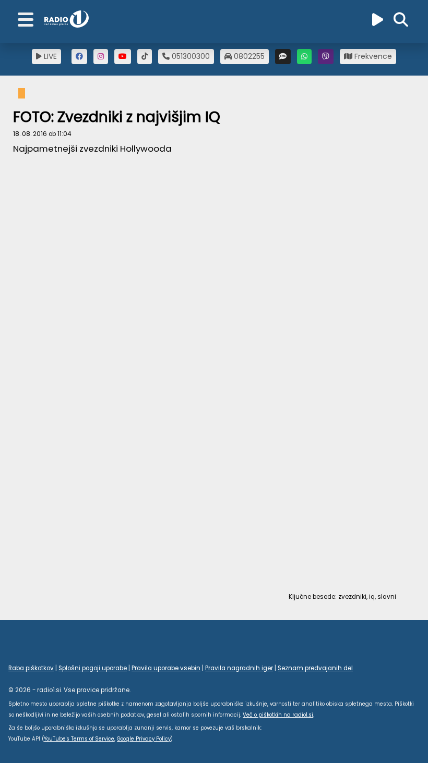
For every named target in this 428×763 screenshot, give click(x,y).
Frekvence (372, 56)
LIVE (49, 56)
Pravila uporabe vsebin (166, 668)
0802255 (248, 56)
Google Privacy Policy (144, 738)
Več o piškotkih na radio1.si (278, 714)
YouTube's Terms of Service (79, 738)
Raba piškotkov (31, 668)
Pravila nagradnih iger (239, 668)
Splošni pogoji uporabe (92, 668)
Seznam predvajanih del (315, 668)
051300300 (190, 56)
